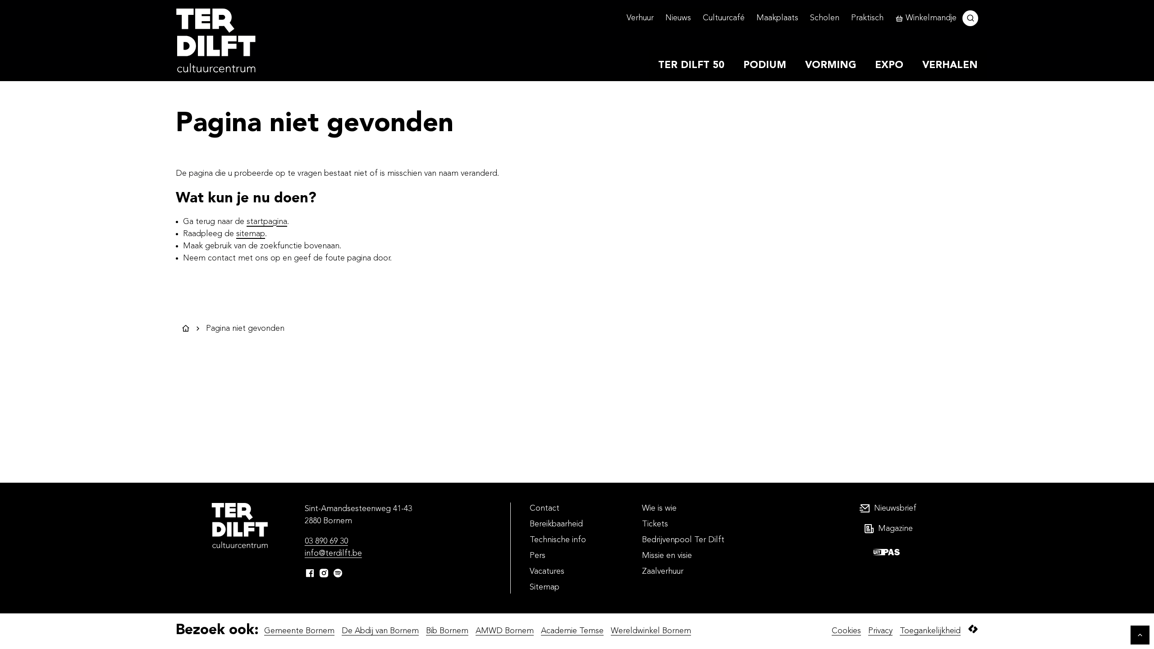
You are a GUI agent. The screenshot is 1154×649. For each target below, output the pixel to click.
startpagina (267, 222)
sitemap (250, 234)
